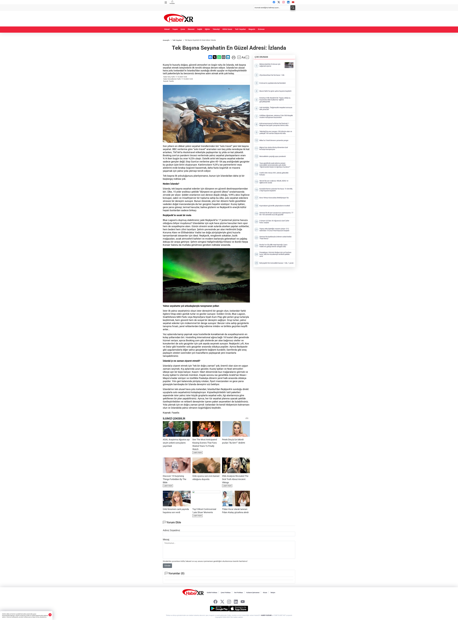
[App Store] (238, 608)
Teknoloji (216, 29)
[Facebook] (274, 2)
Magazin (252, 29)
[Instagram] (283, 2)
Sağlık (199, 29)
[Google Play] (219, 608)
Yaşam (175, 29)
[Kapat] (50, 614)
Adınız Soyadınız (171, 530)
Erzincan (261, 29)
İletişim (273, 592)
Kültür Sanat (227, 29)
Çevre (183, 29)
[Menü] (166, 2)
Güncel (167, 29)
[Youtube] (293, 2)
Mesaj (166, 539)
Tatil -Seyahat (240, 29)
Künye (265, 592)
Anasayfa (172, 3)
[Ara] (292, 7)
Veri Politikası (238, 592)
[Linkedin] (288, 2)
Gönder (167, 565)
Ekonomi (191, 29)
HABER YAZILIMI (266, 615)
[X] (279, 2)
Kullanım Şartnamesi (252, 592)
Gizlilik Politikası (212, 592)
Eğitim (207, 29)
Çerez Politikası (226, 592)
